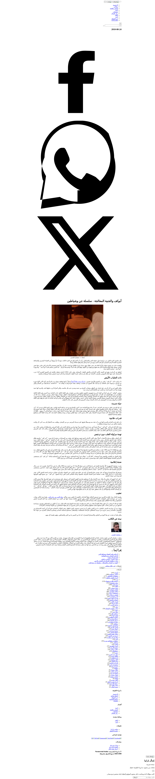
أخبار (116, 708)
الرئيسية (115, 694)
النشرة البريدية (113, 747)
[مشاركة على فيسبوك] (77, 120)
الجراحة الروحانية (113, 557)
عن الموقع (115, 697)
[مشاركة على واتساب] (77, 208)
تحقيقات (115, 711)
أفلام (116, 720)
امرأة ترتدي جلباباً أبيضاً (78, 381)
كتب (116, 722)
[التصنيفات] (115, 2)
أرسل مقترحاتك (113, 749)
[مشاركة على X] (77, 296)
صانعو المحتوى (113, 699)
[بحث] (109, 2)
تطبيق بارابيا (114, 729)
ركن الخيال (114, 713)
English (116, 701)
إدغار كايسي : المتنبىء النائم (109, 559)
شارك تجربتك (114, 745)
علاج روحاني (109, 566)
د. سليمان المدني (116, 535)
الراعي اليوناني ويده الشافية (109, 556)
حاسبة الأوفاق (114, 731)
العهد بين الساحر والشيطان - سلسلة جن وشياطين (103, 563)
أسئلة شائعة (114, 696)
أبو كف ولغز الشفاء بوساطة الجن (108, 554)
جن (114, 566)
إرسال (135, 777)
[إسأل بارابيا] (150, 757)
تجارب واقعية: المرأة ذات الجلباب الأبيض (106, 561)
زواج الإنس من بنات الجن (55, 497)
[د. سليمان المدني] (116, 531)
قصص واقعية (114, 710)
